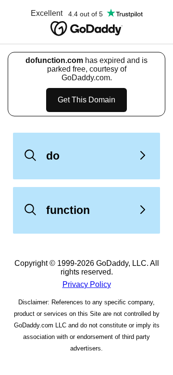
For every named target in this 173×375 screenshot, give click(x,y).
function (68, 210)
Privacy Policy (86, 284)
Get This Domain (86, 100)
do (53, 156)
